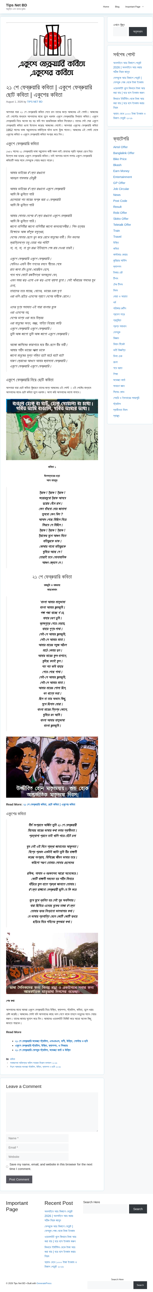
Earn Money (121, 171)
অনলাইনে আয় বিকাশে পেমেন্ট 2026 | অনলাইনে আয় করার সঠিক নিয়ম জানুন (127, 67)
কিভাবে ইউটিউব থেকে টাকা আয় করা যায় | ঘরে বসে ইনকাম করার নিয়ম (128, 103)
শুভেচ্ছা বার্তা (119, 380)
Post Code (120, 200)
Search (138, 1209)
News (117, 194)
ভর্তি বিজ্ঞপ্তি (119, 350)
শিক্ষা (115, 374)
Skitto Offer (120, 218)
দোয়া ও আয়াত (120, 296)
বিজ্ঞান (116, 338)
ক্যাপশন (117, 266)
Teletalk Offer (122, 224)
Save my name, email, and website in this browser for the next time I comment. (51, 1166)
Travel (117, 236)
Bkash (117, 165)
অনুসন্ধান (138, 31)
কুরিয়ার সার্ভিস (120, 260)
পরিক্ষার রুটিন (119, 308)
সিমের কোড (118, 392)
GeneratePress (44, 1283)
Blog (117, 6)
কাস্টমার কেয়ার (120, 254)
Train (116, 230)
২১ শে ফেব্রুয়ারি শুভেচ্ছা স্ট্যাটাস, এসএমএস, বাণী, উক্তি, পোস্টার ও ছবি (51, 1041)
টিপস (115, 278)
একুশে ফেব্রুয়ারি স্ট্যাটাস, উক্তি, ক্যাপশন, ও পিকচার (41, 1045)
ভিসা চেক (117, 356)
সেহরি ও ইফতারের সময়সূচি (126, 398)
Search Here (91, 1202)
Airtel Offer (120, 147)
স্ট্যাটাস (117, 403)
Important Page (132, 6)
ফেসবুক (116, 332)
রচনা (115, 362)
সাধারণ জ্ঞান (119, 386)
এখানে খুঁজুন (119, 24)
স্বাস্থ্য (116, 415)
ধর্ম (114, 302)
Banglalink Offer (123, 153)
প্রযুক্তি (117, 320)
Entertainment (122, 177)
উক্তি (116, 242)
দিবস (115, 290)
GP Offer (119, 183)
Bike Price (120, 159)
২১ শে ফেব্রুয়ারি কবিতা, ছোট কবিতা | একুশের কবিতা (49, 804)
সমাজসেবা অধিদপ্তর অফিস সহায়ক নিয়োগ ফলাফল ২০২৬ (33, 1062)
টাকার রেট (118, 272)
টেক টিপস (118, 284)
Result (117, 206)
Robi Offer (120, 212)
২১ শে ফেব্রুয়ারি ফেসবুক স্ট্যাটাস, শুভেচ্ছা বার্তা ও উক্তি (43, 1050)
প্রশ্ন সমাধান (119, 326)
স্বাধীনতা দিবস (120, 409)
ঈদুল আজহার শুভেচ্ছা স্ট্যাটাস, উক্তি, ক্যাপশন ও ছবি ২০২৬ (35, 1066)
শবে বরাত (117, 368)
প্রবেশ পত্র (119, 314)
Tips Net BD (16, 5)
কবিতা (12, 1059)
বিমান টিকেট (119, 344)
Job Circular (121, 189)
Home (106, 6)
